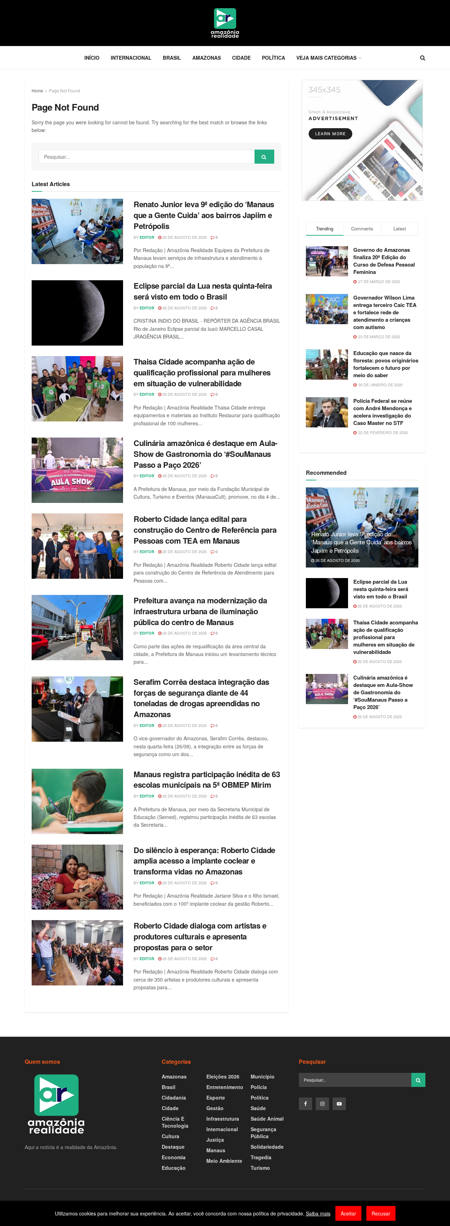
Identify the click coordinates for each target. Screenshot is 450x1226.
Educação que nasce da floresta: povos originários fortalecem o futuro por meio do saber (385, 364)
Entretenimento (224, 1086)
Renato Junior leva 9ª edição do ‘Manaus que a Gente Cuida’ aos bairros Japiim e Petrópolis (204, 214)
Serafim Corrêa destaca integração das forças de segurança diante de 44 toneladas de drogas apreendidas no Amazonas (201, 698)
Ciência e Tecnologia (175, 1122)
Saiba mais (318, 1213)
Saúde (258, 1108)
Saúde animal (267, 1118)
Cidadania (174, 1097)
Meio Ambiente (224, 1160)
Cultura (170, 1136)
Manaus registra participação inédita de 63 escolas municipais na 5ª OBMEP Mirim (207, 779)
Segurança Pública (263, 1133)
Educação (174, 1167)
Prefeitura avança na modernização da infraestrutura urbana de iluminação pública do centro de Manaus (200, 611)
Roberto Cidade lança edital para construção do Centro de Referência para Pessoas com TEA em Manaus (205, 529)
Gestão (215, 1108)
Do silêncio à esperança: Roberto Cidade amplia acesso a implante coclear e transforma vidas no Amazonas (204, 860)
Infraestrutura (222, 1118)
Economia (174, 1157)
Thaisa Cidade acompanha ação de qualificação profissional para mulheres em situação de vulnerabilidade (202, 372)
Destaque (173, 1146)
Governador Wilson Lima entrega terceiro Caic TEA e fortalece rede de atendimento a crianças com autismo (385, 312)
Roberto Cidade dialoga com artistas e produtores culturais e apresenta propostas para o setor (200, 936)
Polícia (259, 1086)
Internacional (131, 57)
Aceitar (348, 1213)
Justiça (215, 1139)
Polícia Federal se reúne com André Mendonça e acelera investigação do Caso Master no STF (382, 412)
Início (91, 57)
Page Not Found (64, 90)
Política (273, 57)
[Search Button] (264, 157)
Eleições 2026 (222, 1076)
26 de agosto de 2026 (184, 237)
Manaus (215, 1150)
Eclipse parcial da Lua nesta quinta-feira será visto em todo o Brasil (203, 291)
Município (263, 1076)
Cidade (241, 57)
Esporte (215, 1097)
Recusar (381, 1213)
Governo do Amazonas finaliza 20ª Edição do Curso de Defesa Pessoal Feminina (384, 261)
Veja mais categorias (326, 57)
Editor (147, 237)
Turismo (260, 1167)
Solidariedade (267, 1146)
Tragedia (261, 1157)
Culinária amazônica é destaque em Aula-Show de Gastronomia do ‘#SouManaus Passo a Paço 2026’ (205, 453)
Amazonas (206, 57)
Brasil (172, 57)
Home (37, 90)
